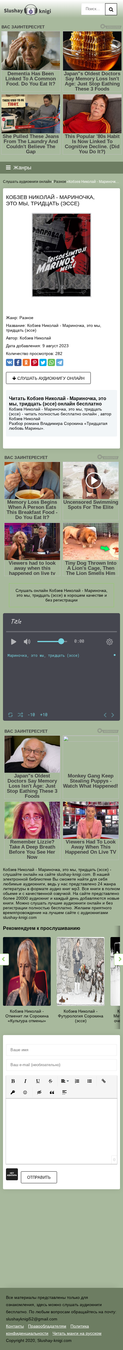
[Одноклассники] (26, 362)
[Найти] (111, 9)
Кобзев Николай (35, 338)
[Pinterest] (34, 362)
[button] (13, 1081)
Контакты (15, 1326)
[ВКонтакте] (9, 362)
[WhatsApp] (51, 362)
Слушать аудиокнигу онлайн (50, 378)
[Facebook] (17, 362)
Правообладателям (47, 1326)
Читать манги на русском (77, 1333)
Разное (26, 317)
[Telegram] (59, 362)
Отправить (39, 1177)
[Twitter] (43, 362)
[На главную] (28, 10)
